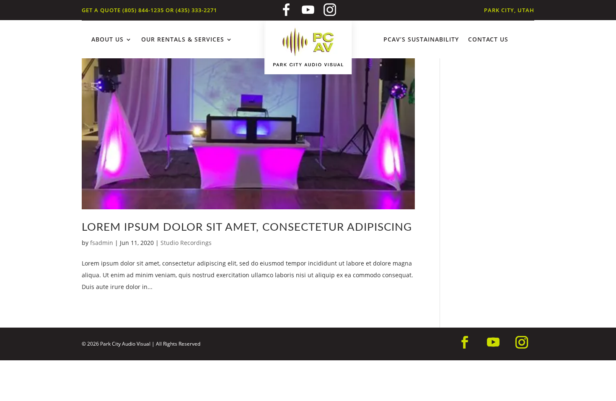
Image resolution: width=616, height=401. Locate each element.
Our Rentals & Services (182, 39)
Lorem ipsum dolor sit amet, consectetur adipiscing (247, 227)
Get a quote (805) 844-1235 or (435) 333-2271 (149, 10)
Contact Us (488, 39)
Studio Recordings (186, 243)
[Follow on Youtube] (493, 342)
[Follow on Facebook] (464, 342)
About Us (107, 39)
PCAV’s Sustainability (421, 39)
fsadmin (101, 243)
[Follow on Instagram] (521, 342)
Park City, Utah (509, 10)
